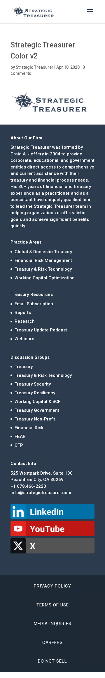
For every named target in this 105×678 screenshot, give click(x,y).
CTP (19, 445)
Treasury (24, 366)
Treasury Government (37, 410)
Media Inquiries (52, 623)
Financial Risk (29, 427)
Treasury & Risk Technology (43, 269)
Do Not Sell (52, 661)
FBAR (20, 436)
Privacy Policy (52, 586)
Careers (52, 642)
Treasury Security (33, 384)
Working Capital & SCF (37, 401)
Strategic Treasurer (34, 67)
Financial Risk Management (43, 260)
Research (25, 321)
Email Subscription (34, 303)
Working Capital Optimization (45, 278)
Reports (23, 312)
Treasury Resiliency (35, 392)
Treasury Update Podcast (41, 330)
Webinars (24, 338)
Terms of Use (52, 605)
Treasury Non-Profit (35, 419)
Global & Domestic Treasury (43, 251)
